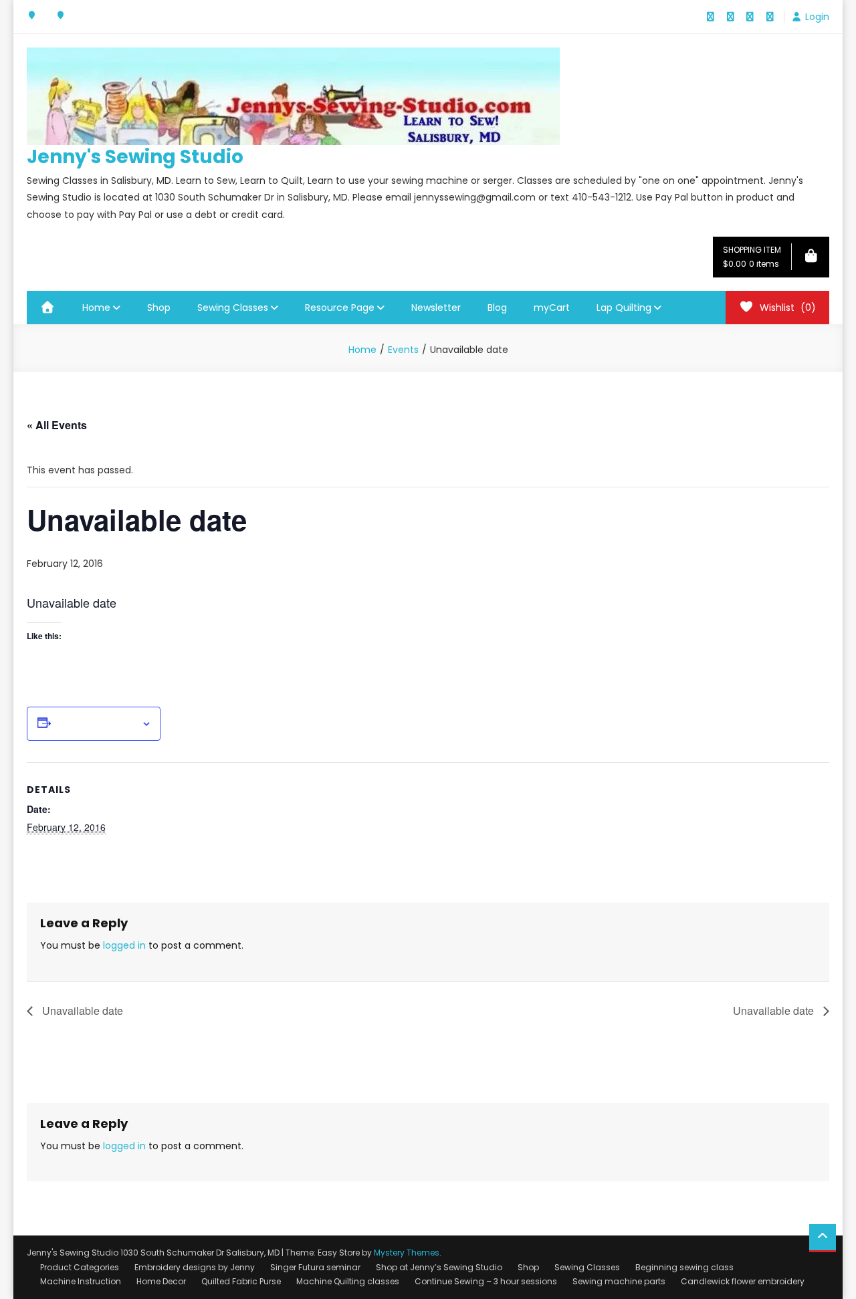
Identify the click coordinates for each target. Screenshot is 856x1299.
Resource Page (339, 307)
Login (817, 17)
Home (96, 307)
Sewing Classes (232, 307)
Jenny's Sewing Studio (135, 157)
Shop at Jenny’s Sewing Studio (439, 1267)
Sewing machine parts (618, 1281)
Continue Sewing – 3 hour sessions (486, 1281)
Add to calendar (96, 724)
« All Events (57, 425)
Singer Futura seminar (315, 1267)
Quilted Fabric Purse (241, 1281)
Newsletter (436, 307)
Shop (159, 307)
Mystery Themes (406, 1252)
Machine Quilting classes (347, 1281)
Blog (497, 307)
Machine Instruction (80, 1281)
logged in (124, 945)
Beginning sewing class (684, 1267)
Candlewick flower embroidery (743, 1281)
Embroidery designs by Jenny (194, 1267)
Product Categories (79, 1267)
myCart (552, 307)
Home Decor (161, 1281)
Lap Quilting (624, 307)
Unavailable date (81, 1010)
